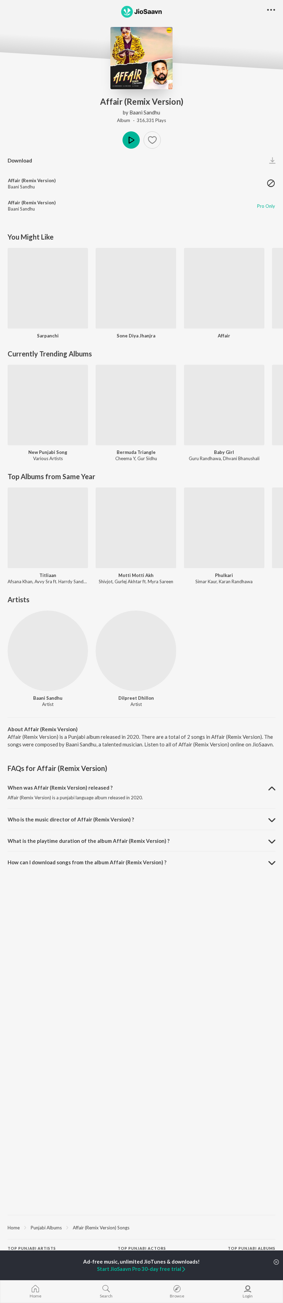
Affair (224, 335)
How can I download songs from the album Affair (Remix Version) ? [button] (87, 862)
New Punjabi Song (47, 452)
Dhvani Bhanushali (241, 458)
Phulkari (224, 575)
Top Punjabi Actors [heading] (142, 1248)
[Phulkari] (224, 527)
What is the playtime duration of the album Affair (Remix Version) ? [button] (88, 841)
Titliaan (47, 575)
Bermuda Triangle (136, 452)
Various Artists (48, 458)
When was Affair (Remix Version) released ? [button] (60, 787)
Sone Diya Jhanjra (136, 335)
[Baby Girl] (224, 405)
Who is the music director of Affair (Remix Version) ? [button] (71, 819)
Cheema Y (125, 458)
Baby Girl (224, 452)
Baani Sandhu (144, 112)
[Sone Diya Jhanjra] (136, 288)
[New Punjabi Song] (48, 405)
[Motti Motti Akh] (136, 527)
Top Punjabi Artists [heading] (32, 1248)
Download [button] (20, 160)
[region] (141, 1227)
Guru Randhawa (205, 458)
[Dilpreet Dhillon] (136, 651)
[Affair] (224, 288)
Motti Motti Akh (136, 575)
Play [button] (131, 140)
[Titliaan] (48, 527)
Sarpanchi (48, 335)
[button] (152, 140)
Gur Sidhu (147, 458)
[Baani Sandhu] (48, 651)
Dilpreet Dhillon (136, 698)
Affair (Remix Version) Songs (101, 1227)
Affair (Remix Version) (32, 180)
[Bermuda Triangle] (136, 405)
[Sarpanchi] (48, 288)
